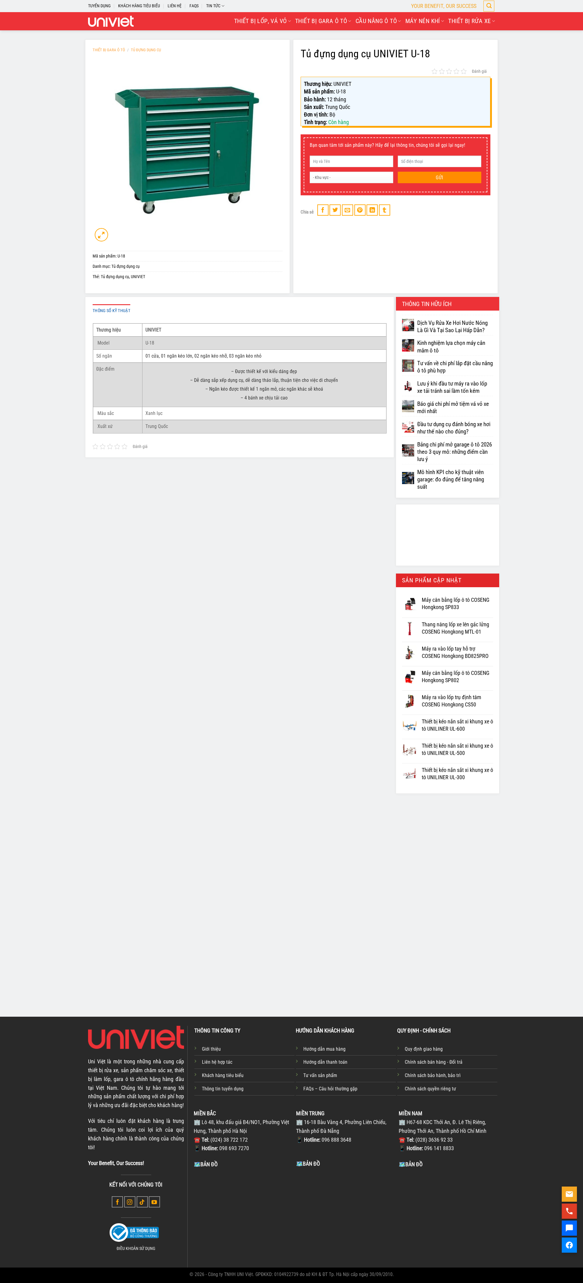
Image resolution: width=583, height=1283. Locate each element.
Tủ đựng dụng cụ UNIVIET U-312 (131, 952)
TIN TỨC (213, 5)
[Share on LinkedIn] (372, 210)
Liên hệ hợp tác (217, 1062)
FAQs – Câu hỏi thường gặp (330, 1089)
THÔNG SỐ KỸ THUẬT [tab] (111, 310)
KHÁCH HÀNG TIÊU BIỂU (139, 5)
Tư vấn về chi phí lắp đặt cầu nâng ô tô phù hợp (455, 367)
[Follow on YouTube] (154, 1201)
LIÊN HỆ (175, 5)
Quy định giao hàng (424, 1049)
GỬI (439, 177)
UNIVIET (138, 276)
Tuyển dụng (99, 5)
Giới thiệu (211, 1049)
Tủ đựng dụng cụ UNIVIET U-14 (210, 952)
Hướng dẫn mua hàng (324, 1049)
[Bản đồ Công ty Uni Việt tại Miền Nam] (448, 1214)
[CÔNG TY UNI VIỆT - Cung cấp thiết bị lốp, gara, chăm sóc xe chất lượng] (111, 21)
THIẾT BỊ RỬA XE (469, 21)
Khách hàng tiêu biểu (223, 1075)
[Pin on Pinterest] (360, 210)
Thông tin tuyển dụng (223, 1089)
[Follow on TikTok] (142, 1201)
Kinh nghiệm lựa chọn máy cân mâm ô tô (451, 347)
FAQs (194, 5)
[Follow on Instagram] (129, 1201)
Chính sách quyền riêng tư (430, 1089)
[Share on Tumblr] (384, 210)
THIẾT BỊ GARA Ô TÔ (321, 21)
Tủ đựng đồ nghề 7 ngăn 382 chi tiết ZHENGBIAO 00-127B (370, 956)
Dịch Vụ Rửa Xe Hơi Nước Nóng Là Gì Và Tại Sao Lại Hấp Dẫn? (452, 327)
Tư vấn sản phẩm (320, 1075)
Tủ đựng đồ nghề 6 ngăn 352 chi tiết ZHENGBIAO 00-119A (449, 956)
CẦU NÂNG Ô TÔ (376, 21)
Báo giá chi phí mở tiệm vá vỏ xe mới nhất (453, 408)
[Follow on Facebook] (117, 1201)
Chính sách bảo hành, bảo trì (433, 1075)
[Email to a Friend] (347, 210)
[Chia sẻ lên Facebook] (323, 210)
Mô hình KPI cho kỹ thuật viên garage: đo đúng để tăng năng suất (450, 479)
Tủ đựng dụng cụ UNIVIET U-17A (289, 952)
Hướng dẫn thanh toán (325, 1062)
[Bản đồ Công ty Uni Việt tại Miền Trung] (346, 1213)
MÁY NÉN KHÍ (422, 21)
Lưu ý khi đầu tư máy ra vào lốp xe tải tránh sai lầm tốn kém (452, 387)
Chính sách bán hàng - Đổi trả (433, 1062)
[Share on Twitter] (335, 210)
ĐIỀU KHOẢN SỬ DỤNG (136, 1248)
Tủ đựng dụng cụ (146, 50)
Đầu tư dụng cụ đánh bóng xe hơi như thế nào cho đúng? (453, 428)
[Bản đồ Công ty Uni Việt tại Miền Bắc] (243, 1214)
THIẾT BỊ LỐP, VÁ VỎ (260, 21)
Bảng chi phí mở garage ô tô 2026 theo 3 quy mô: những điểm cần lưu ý (454, 452)
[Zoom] (101, 234)
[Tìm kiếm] (488, 6)
